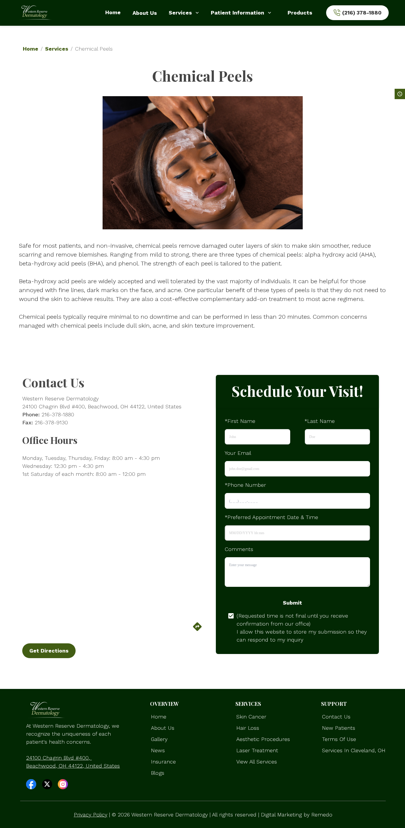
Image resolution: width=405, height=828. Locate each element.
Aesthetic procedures (263, 739)
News (158, 750)
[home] (35, 12)
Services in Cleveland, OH (353, 750)
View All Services (256, 761)
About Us (145, 13)
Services (180, 12)
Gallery (159, 739)
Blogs (157, 773)
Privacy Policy (90, 814)
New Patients (338, 728)
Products (300, 12)
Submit (292, 603)
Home (113, 12)
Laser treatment (257, 750)
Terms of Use (339, 739)
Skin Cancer (251, 716)
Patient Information (237, 12)
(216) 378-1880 (362, 12)
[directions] (197, 630)
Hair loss (247, 728)
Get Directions (48, 650)
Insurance (163, 761)
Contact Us (336, 716)
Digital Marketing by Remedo (296, 814)
